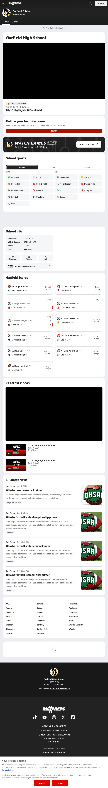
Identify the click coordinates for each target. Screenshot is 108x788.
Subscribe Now (87, 144)
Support (52, 741)
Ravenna (40, 633)
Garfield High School (54, 678)
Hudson (39, 608)
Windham (73, 629)
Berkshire (10, 612)
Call (45, 259)
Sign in (101, 3)
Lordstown (40, 620)
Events (15, 21)
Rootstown (73, 608)
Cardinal (9, 620)
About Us (46, 725)
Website (29, 259)
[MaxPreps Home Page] (44, 28)
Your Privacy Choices (54, 738)
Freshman (86, 167)
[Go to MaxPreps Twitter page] (63, 717)
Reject (60, 783)
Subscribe (46, 730)
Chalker (9, 624)
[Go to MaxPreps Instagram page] (54, 717)
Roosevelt (73, 603)
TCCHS (72, 620)
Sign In (54, 130)
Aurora (9, 608)
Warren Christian (76, 624)
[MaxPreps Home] (15, 3)
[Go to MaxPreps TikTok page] (35, 717)
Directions (12, 259)
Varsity (22, 167)
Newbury (40, 624)
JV (54, 167)
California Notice (61, 734)
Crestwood (10, 633)
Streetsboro (74, 616)
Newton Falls (42, 629)
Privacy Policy (60, 730)
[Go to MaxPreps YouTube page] (44, 717)
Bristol (9, 616)
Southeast (73, 612)
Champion (10, 629)
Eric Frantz (10, 486)
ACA (7, 603)
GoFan (46, 752)
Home (6, 21)
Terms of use (44, 734)
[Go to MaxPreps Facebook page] (73, 717)
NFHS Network (58, 752)
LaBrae (39, 616)
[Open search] (90, 3)
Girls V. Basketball (18, 103)
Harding (39, 603)
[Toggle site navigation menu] (3, 3)
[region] (54, 772)
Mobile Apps (60, 725)
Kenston (39, 612)
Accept (42, 783)
